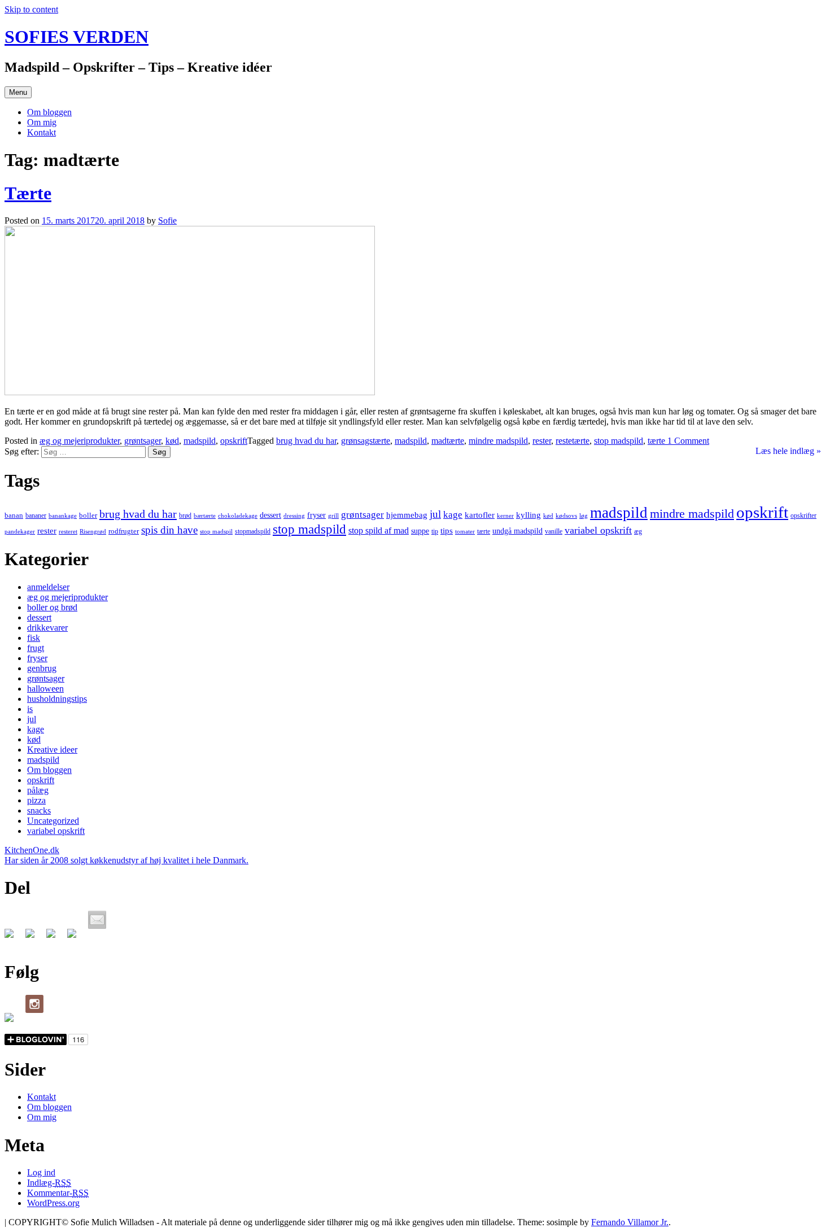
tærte (656, 440)
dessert (270, 514)
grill (333, 516)
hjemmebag (406, 514)
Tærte (28, 193)
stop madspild (618, 440)
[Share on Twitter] (34, 938)
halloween (45, 688)
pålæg (38, 790)
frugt (35, 648)
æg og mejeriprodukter (80, 440)
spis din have (169, 530)
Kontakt (41, 132)
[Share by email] (97, 920)
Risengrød (93, 531)
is (30, 709)
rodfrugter (123, 531)
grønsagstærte (365, 440)
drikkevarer (47, 627)
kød (172, 440)
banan (14, 515)
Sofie (167, 220)
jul (435, 514)
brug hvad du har (306, 440)
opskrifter (803, 515)
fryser (316, 514)
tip (434, 531)
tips (446, 530)
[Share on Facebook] (14, 938)
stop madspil (216, 531)
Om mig (41, 122)
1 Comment (687, 440)
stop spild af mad (378, 530)
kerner (505, 516)
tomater (465, 531)
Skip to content (31, 9)
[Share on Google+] (55, 938)
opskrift (233, 440)
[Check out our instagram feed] (34, 1004)
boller (88, 515)
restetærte (572, 440)
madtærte (447, 440)
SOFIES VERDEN (76, 37)
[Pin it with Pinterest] (76, 938)
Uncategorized (53, 820)
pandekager (20, 531)
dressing (294, 516)
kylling (528, 514)
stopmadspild (252, 531)
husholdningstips (57, 699)
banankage (63, 516)
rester (541, 440)
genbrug (41, 668)
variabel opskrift (598, 530)
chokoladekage (237, 516)
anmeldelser (48, 587)
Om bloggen (49, 112)
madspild (200, 440)
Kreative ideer (52, 749)
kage (452, 514)
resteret (68, 531)
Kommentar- (58, 1193)
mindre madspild (498, 440)
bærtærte (205, 516)
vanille (553, 531)
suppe (420, 530)
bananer (35, 515)
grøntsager (142, 440)
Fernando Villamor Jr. (630, 1222)
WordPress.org (53, 1203)
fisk (33, 638)
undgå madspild (517, 530)
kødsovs (566, 516)
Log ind (41, 1172)
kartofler (480, 514)
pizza (36, 800)
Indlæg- (49, 1182)
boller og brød (52, 607)
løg (583, 516)
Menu (18, 92)
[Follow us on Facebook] (14, 1022)
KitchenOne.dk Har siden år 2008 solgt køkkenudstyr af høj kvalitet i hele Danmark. (126, 855)
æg (638, 531)
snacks (39, 810)
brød (185, 515)
